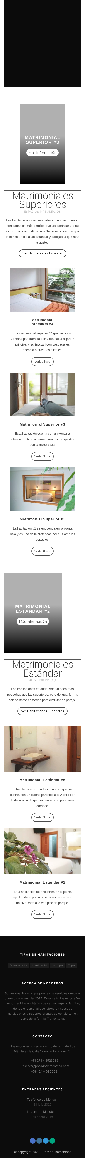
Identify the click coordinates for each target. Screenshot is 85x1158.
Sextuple (57, 965)
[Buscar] (61, 10)
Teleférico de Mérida (41, 1099)
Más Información (42, 152)
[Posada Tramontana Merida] (22, 10)
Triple (71, 965)
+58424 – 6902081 (45, 1071)
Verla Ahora (42, 551)
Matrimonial (39, 965)
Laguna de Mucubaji (41, 1111)
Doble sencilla (18, 965)
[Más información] (69, 10)
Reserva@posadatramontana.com (45, 1066)
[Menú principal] (77, 10)
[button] (42, 253)
